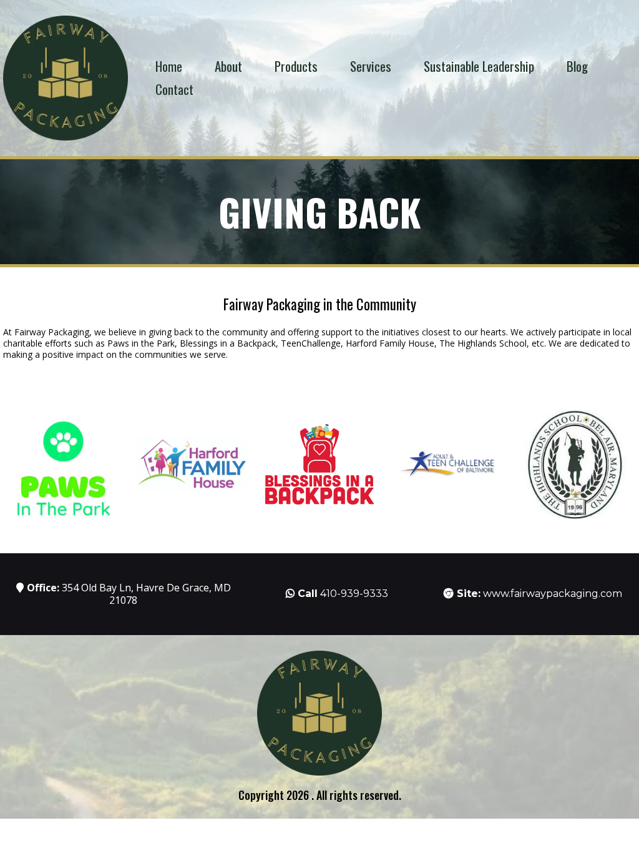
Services (370, 66)
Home (168, 66)
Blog (577, 66)
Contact (174, 89)
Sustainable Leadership (479, 66)
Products (296, 66)
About (228, 66)
